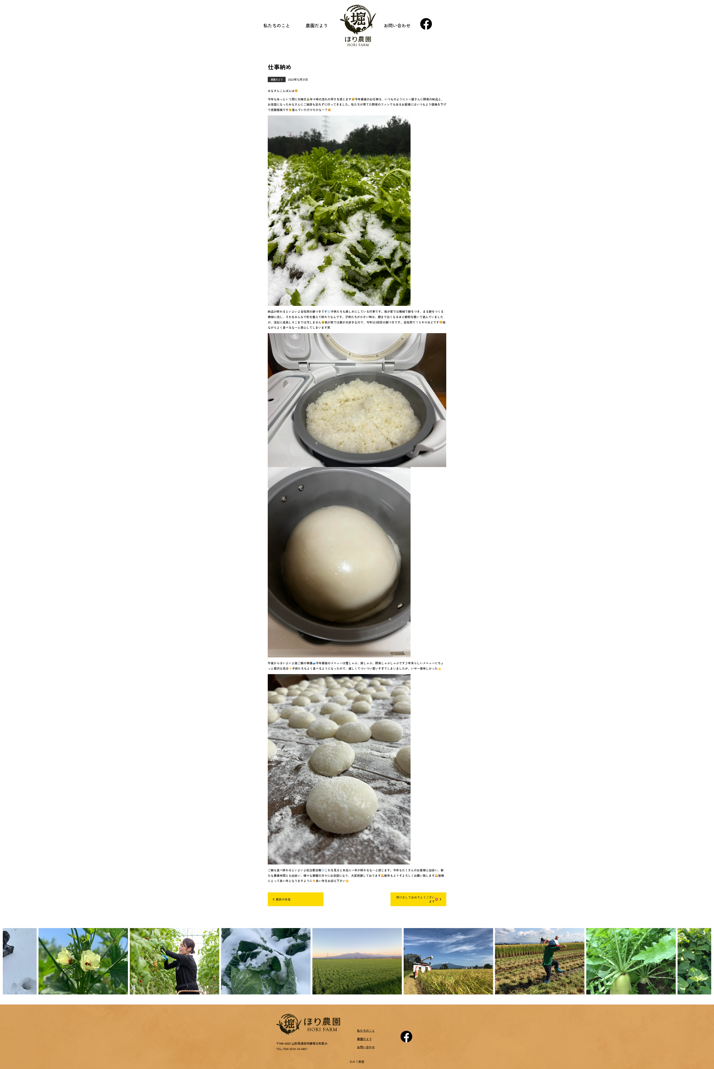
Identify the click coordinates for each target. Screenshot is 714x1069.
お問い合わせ (397, 25)
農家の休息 (283, 899)
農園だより (317, 25)
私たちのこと (276, 25)
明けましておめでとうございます (415, 899)
